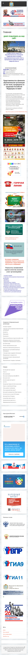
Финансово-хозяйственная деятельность (12, 290)
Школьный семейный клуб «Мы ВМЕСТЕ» (11, 375)
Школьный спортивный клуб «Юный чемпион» (12, 392)
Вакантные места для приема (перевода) (12, 291)
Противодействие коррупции (9, 369)
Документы (6, 279)
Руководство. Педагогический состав (11, 283)
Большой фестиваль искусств (9, 398)
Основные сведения (8, 275)
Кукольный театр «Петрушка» (9, 396)
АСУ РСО (5, 382)
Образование (6, 281)
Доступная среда (6, 343)
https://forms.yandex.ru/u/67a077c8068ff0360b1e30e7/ (16, 111)
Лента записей (6, 632)
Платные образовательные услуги (11, 289)
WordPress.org (6, 636)
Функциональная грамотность (9, 400)
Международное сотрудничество (10, 355)
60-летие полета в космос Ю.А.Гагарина (11, 394)
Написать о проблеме (14, 454)
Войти (4, 630)
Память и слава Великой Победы (9, 386)
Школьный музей (6, 373)
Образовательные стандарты (10, 282)
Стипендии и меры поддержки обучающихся (12, 353)
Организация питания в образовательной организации (11, 358)
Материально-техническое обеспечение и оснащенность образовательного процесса (12, 341)
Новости (5, 371)
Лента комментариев (7, 634)
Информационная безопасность (9, 402)
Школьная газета (6, 377)
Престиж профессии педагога (9, 380)
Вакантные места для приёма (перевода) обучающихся (11, 350)
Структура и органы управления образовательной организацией (13, 329)
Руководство (5, 336)
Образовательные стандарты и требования (11, 360)
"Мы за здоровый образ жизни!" (9, 390)
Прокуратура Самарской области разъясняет (12, 384)
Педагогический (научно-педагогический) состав (13, 338)
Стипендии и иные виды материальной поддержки (14, 287)
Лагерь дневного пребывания (9, 388)
